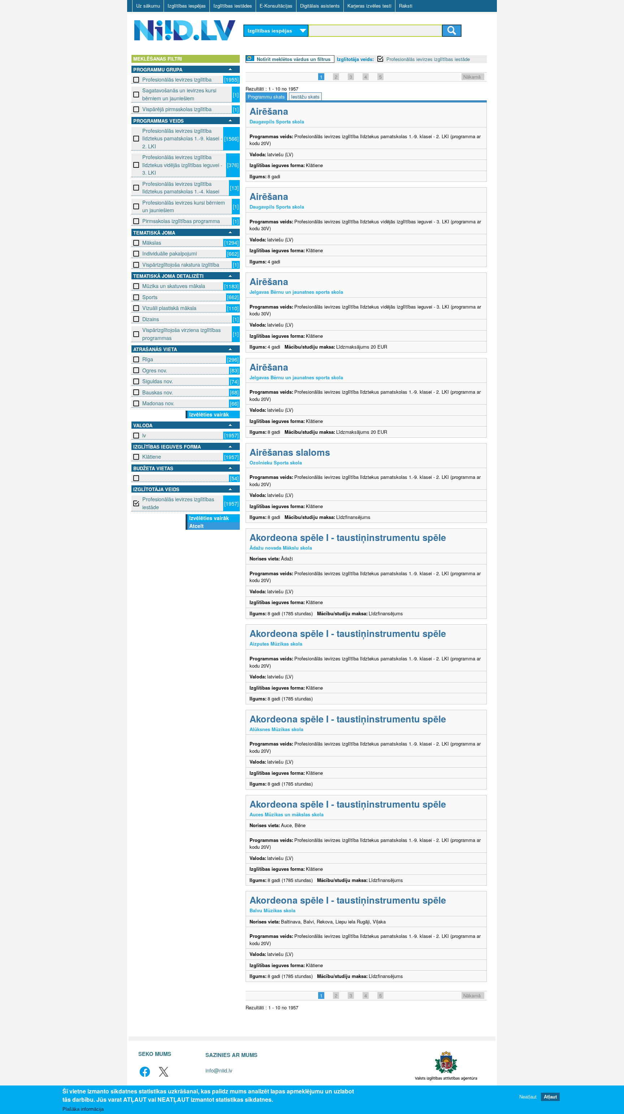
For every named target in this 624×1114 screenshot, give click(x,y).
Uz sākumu (148, 5)
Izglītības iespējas (187, 5)
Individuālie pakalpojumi (169, 253)
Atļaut (550, 1097)
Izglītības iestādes (232, 5)
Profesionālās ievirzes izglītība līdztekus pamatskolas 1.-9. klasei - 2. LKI (182, 138)
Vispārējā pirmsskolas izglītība (177, 109)
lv (144, 435)
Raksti (405, 5)
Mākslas (151, 242)
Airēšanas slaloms (290, 452)
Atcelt (196, 525)
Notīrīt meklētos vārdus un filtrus (293, 59)
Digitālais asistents (320, 5)
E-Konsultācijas (276, 5)
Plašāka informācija (83, 1109)
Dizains (150, 319)
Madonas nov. (158, 403)
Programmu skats (266, 96)
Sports (149, 297)
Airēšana (269, 111)
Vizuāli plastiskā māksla (169, 307)
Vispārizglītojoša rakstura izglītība (180, 264)
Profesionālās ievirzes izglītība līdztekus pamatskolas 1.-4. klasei (180, 187)
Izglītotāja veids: (355, 59)
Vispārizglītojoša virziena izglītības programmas (181, 333)
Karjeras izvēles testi (369, 5)
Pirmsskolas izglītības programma (181, 220)
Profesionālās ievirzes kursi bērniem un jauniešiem (183, 206)
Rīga (147, 359)
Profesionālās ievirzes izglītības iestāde (178, 502)
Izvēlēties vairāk (209, 414)
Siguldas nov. (157, 381)
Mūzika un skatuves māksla (173, 285)
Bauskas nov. (157, 392)
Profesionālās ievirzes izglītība (177, 79)
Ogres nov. (154, 370)
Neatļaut (528, 1097)
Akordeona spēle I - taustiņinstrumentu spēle (348, 537)
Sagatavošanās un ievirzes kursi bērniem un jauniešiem (179, 94)
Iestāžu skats (305, 96)
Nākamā (472, 76)
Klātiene (151, 456)
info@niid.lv (218, 1070)
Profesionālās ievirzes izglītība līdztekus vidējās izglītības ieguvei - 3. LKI (182, 164)
